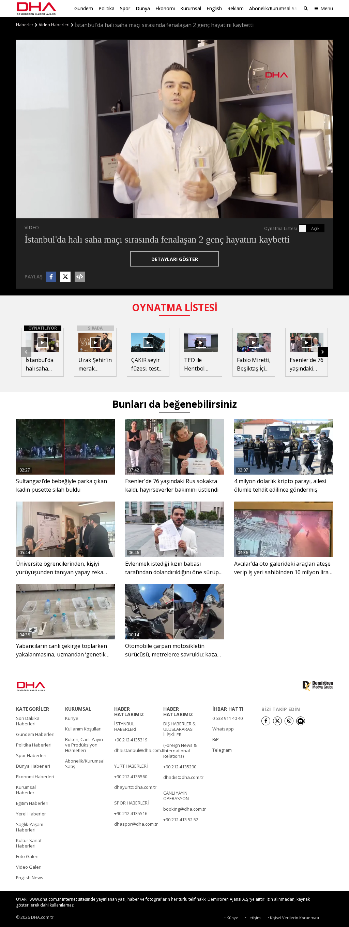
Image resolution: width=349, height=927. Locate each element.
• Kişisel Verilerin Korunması (293, 917)
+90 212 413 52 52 (180, 819)
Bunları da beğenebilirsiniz (174, 403)
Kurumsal (190, 8)
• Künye (231, 917)
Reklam (235, 8)
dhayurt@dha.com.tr (135, 787)
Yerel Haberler (31, 813)
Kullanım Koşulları (83, 729)
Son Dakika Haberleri (28, 720)
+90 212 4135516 (130, 813)
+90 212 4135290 (179, 766)
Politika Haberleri (33, 745)
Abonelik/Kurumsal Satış (275, 8)
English (214, 8)
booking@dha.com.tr (184, 809)
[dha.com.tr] (41, 686)
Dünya (143, 8)
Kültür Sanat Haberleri (29, 843)
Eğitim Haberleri (32, 803)
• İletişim (253, 917)
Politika (106, 8)
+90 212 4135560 (130, 776)
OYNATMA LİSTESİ (174, 307)
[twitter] (277, 720)
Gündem (83, 8)
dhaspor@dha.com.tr (136, 824)
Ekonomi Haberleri (35, 776)
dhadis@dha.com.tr (183, 777)
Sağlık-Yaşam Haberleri (29, 827)
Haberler (24, 25)
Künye (71, 718)
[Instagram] (289, 720)
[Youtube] (300, 720)
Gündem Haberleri (35, 734)
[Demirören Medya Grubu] (318, 686)
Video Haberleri (54, 25)
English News (29, 877)
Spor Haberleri (31, 755)
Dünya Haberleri (33, 766)
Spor (125, 8)
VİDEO (32, 227)
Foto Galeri (27, 856)
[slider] (189, 213)
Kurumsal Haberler (26, 789)
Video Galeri (29, 867)
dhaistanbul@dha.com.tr (139, 750)
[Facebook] (265, 720)
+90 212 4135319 (130, 739)
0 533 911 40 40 (227, 718)
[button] (36, 213)
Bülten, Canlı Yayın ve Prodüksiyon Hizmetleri (84, 745)
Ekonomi (165, 8)
